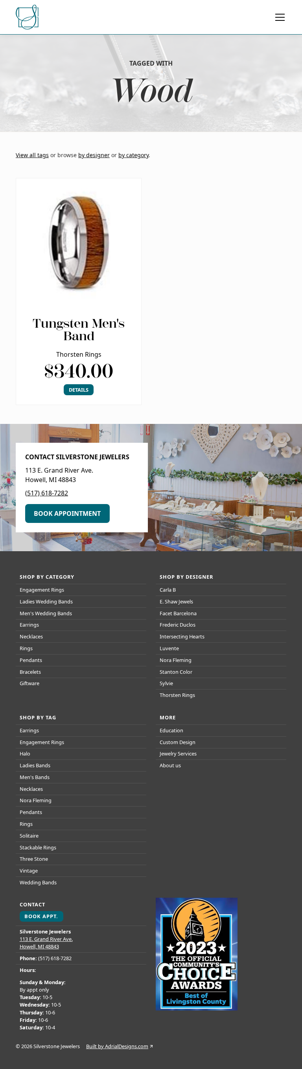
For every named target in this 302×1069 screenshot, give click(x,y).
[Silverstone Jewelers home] (28, 17)
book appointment (67, 513)
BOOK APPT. (41, 916)
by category (133, 155)
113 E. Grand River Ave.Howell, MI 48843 (46, 942)
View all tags (32, 155)
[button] (278, 17)
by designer (94, 155)
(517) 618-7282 (46, 493)
